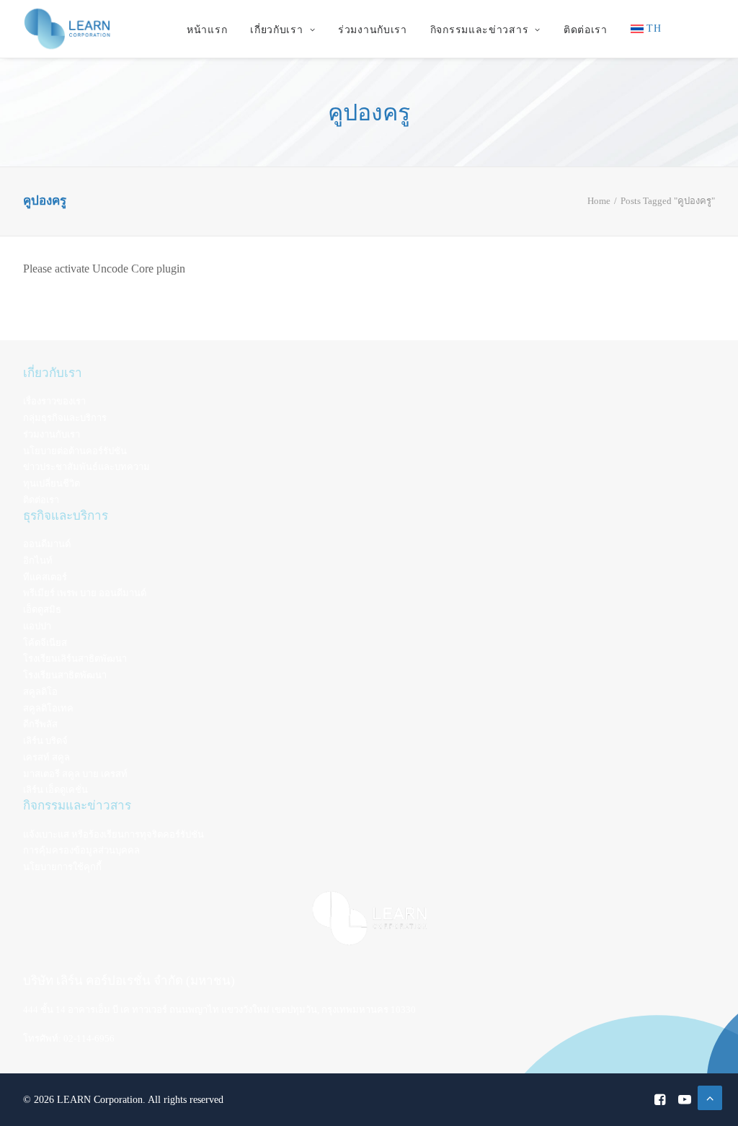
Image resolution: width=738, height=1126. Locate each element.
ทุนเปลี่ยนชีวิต (51, 483)
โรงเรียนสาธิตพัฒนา (65, 675)
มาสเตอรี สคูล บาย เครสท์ (75, 773)
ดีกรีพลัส (40, 724)
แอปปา (37, 626)
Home (598, 200)
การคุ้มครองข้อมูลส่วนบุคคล (81, 850)
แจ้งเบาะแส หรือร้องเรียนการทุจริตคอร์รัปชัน (113, 834)
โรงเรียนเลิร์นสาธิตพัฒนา (75, 658)
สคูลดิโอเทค (48, 708)
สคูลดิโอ (40, 691)
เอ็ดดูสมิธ (42, 609)
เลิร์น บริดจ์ (45, 740)
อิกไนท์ (38, 560)
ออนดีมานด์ (47, 543)
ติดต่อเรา (586, 30)
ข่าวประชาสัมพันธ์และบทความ (86, 466)
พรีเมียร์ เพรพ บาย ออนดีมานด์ (84, 593)
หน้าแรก (207, 30)
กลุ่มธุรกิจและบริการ (65, 417)
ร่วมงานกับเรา (372, 30)
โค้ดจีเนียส (45, 642)
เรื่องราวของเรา (54, 401)
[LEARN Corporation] (67, 29)
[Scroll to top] (710, 1097)
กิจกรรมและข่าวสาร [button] (479, 30)
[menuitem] (207, 30)
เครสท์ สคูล (46, 757)
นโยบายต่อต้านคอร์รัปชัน (75, 450)
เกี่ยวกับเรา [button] (276, 30)
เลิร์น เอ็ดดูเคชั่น (55, 789)
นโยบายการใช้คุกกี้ (62, 866)
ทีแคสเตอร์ (45, 577)
